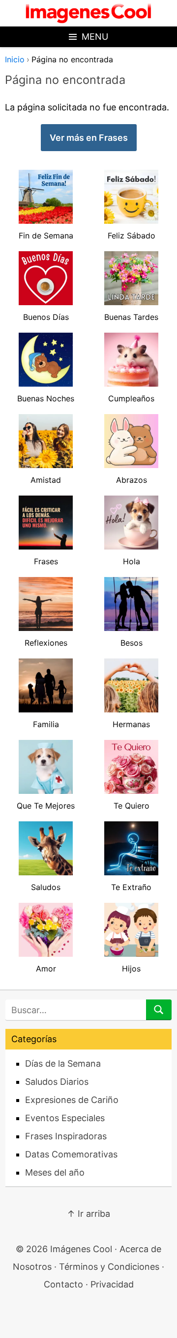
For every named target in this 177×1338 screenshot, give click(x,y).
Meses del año (55, 1172)
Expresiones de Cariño (71, 1100)
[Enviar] (159, 1009)
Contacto (63, 1284)
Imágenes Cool (81, 1249)
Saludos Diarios (56, 1081)
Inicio (15, 59)
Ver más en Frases (89, 137)
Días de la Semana (63, 1063)
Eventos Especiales (65, 1118)
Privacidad (112, 1284)
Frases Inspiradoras (66, 1136)
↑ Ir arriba (88, 1213)
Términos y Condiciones (109, 1266)
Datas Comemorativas (71, 1154)
